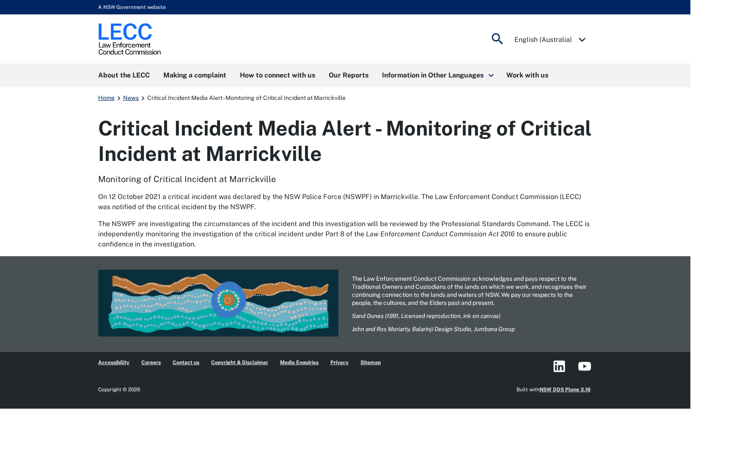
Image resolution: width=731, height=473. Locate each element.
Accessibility (113, 362)
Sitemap (370, 362)
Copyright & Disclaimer (239, 362)
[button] (437, 75)
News (131, 97)
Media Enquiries (299, 362)
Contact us (186, 362)
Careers (151, 362)
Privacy (339, 362)
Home (106, 97)
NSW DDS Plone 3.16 (565, 390)
